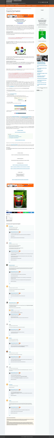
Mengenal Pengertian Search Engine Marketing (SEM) (15, 136)
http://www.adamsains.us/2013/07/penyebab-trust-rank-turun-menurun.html (20, 168)
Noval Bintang (10, 384)
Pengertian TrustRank (20, 130)
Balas (9, 262)
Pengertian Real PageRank (15, 116)
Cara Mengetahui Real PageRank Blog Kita (25, 116)
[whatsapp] (40, 2)
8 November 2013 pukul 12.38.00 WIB (15, 315)
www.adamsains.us (11, 86)
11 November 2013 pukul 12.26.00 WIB (15, 344)
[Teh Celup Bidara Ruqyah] (20, 207)
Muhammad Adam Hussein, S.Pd (14, 271)
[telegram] (47, 2)
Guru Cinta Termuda (20, 22)
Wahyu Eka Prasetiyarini (12, 265)
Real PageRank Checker (13, 93)
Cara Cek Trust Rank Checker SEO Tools (20, 132)
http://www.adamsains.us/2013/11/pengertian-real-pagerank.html (20, 179)
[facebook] (43, 2)
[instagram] (45, 2)
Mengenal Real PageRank (24, 117)
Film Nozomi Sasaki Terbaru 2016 (41, 82)
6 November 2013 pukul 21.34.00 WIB (13, 227)
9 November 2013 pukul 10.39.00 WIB (15, 330)
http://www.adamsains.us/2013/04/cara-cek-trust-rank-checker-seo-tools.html (20, 166)
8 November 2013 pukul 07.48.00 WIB (15, 294)
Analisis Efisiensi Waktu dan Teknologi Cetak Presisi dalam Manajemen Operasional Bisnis (41, 63)
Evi (9, 286)
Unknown (10, 400)
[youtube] (42, 2)
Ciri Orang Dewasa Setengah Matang (42, 78)
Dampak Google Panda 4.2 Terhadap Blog (13, 135)
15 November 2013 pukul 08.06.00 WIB (15, 408)
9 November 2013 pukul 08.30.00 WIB (13, 325)
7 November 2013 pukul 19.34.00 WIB (13, 266)
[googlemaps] (38, 2)
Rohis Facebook (11, 226)
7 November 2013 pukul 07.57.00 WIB (15, 252)
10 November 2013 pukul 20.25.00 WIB (13, 339)
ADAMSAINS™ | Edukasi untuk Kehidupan (13, 1)
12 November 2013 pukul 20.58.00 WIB (13, 368)
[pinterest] (20, 212)
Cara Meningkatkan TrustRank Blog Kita (13, 137)
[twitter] (14, 212)
